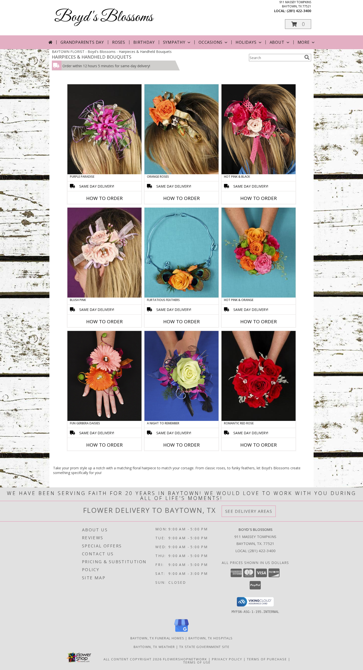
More (304, 42)
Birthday (144, 42)
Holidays (246, 42)
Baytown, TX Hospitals (210, 638)
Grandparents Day (82, 42)
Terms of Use (197, 662)
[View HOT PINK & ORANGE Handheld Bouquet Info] (259, 253)
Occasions (210, 42)
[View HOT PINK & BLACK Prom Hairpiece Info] (259, 129)
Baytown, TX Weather (154, 647)
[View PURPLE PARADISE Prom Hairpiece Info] (104, 129)
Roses (118, 42)
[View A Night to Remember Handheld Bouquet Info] (181, 376)
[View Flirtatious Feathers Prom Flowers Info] (181, 253)
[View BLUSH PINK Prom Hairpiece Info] (104, 253)
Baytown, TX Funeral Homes (157, 638)
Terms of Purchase (267, 659)
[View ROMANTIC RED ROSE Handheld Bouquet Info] (259, 376)
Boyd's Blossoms (103, 17)
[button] (298, 24)
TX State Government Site (204, 647)
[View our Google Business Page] (181, 632)
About (277, 42)
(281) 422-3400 (299, 10)
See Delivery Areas (248, 511)
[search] (307, 57)
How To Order (104, 198)
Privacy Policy (227, 659)
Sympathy (174, 42)
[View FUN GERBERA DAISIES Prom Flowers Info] (104, 376)
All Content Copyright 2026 (132, 659)
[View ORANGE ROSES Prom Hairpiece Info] (181, 129)
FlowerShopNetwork (185, 659)
